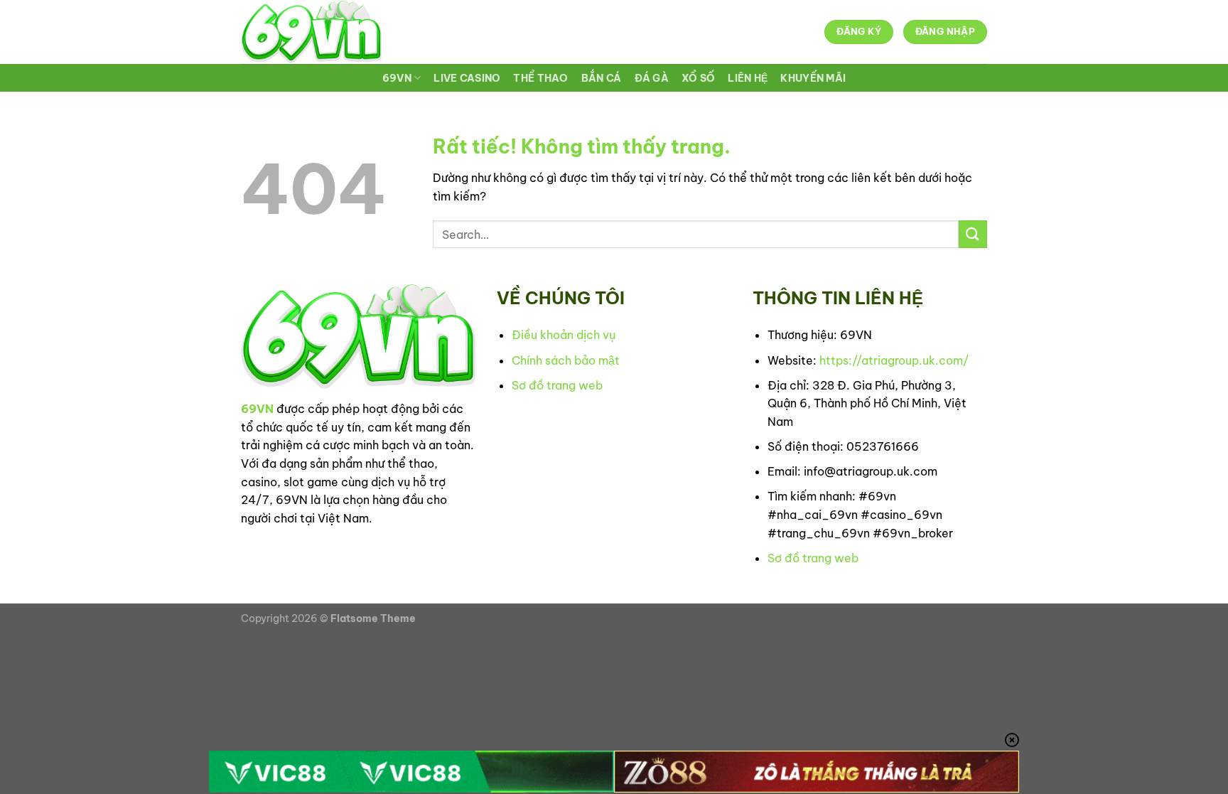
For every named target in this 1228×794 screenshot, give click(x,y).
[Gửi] (973, 234)
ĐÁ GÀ (652, 78)
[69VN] (311, 32)
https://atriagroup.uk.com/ (894, 360)
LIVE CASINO (466, 78)
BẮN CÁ (601, 78)
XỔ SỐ (698, 78)
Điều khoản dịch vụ (563, 335)
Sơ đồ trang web (557, 385)
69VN (396, 78)
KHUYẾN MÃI (813, 78)
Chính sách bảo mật (566, 360)
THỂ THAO (540, 78)
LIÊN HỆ (748, 78)
